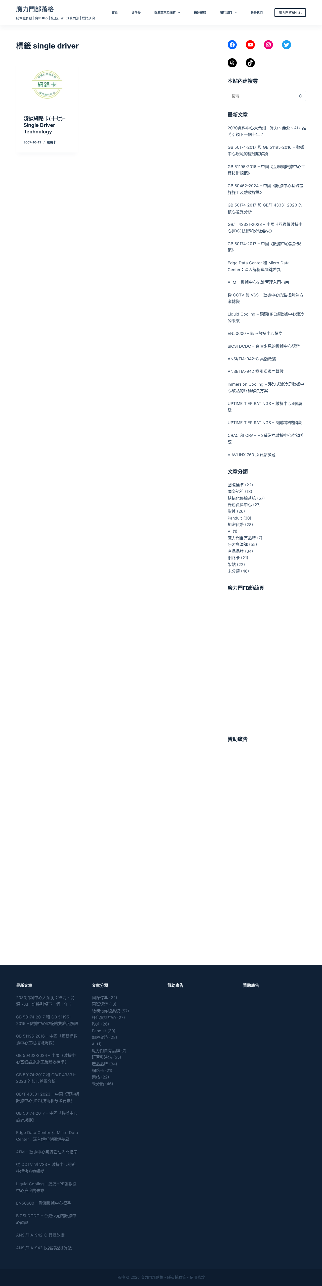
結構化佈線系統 (242, 498)
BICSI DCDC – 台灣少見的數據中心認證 (264, 346)
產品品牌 (236, 551)
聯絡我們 (257, 12)
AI (229, 531)
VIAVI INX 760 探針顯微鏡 (251, 454)
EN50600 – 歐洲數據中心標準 (255, 333)
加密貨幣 (236, 524)
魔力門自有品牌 (242, 537)
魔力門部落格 (35, 9)
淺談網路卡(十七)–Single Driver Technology (44, 125)
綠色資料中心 (240, 504)
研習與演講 (238, 544)
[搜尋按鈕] (301, 96)
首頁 (115, 12)
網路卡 (51, 142)
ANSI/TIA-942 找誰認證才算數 (256, 371)
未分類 (234, 571)
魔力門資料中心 (290, 13)
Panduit (235, 518)
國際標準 (236, 484)
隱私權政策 (176, 1277)
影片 (232, 511)
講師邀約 (200, 12)
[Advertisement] (267, 780)
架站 (232, 564)
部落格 (136, 12)
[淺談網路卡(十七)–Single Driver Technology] (47, 85)
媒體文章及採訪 (165, 12)
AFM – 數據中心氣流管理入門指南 (258, 282)
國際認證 (236, 491)
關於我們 (226, 12)
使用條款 (197, 1277)
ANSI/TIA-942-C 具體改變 (252, 358)
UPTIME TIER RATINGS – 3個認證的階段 (265, 422)
